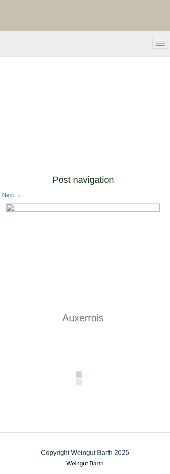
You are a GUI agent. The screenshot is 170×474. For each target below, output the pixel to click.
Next (11, 195)
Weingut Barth (85, 463)
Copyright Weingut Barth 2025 (85, 452)
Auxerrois (83, 317)
